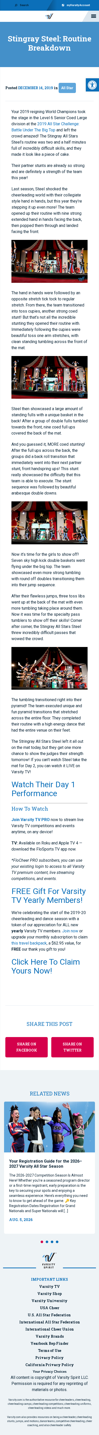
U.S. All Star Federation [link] (50, 1315)
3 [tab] (52, 1242)
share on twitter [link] (72, 1047)
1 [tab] (42, 1242)
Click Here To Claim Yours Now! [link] (45, 966)
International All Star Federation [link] (49, 1322)
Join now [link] (70, 931)
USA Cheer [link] (49, 1307)
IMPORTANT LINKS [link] (49, 1279)
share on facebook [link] (26, 1047)
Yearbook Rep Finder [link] (49, 1343)
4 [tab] (57, 1242)
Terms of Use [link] (49, 1350)
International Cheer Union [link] (49, 1329)
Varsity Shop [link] (49, 1293)
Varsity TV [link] (49, 1286)
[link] (92, 84)
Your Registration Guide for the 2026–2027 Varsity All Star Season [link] (45, 1164)
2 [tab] (47, 1242)
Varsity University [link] (49, 1300)
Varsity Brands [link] (50, 1336)
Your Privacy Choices (50, 1372)
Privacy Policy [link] (49, 1357)
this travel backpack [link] (29, 943)
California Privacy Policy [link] (49, 1364)
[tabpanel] (49, 1168)
